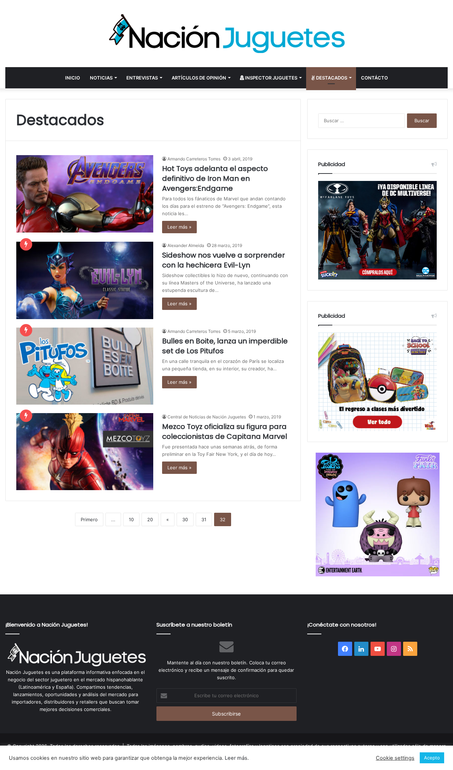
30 (185, 519)
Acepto (432, 757)
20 (150, 519)
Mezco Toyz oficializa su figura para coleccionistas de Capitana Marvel (224, 431)
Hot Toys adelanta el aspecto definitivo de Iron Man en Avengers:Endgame (215, 178)
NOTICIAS (101, 78)
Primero (89, 519)
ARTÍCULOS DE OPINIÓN (199, 78)
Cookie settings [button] (395, 758)
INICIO (72, 78)
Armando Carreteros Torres (193, 158)
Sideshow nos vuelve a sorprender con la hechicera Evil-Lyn (223, 260)
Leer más (236, 758)
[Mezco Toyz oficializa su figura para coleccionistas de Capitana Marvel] (84, 451)
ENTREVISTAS (142, 78)
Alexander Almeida (185, 245)
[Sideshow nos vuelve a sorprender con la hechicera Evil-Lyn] (84, 280)
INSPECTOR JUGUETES (270, 78)
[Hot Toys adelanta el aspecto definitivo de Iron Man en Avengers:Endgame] (84, 193)
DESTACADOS (331, 78)
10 (131, 519)
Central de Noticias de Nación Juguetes (206, 416)
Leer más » (179, 227)
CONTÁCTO (374, 78)
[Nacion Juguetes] (226, 33)
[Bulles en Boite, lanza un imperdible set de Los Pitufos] (84, 366)
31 (203, 519)
